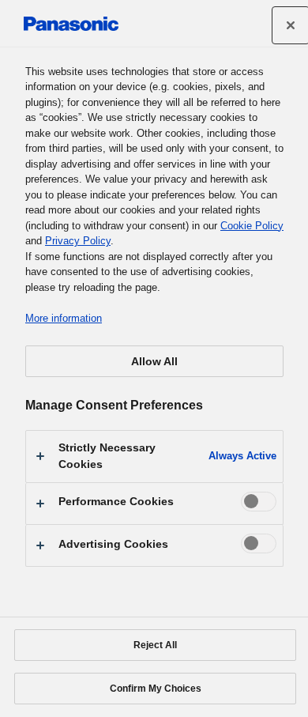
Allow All (154, 361)
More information (63, 318)
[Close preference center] (290, 25)
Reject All (155, 645)
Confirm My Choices (155, 688)
